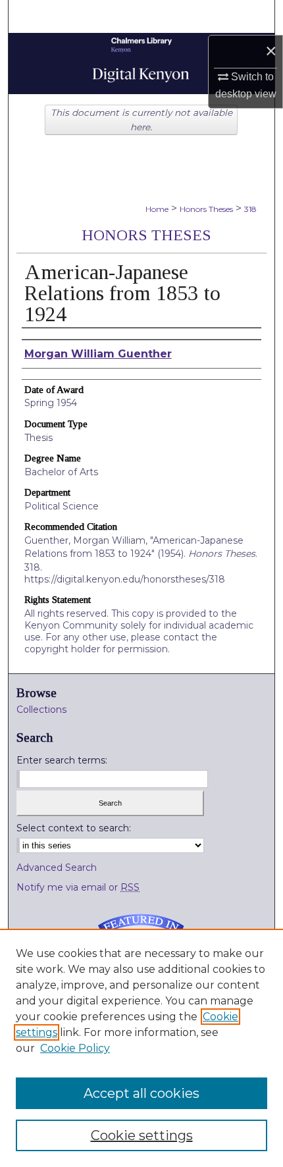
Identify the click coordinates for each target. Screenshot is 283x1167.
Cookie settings (142, 1135)
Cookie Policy (75, 1048)
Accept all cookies (141, 1093)
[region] (141, 1048)
